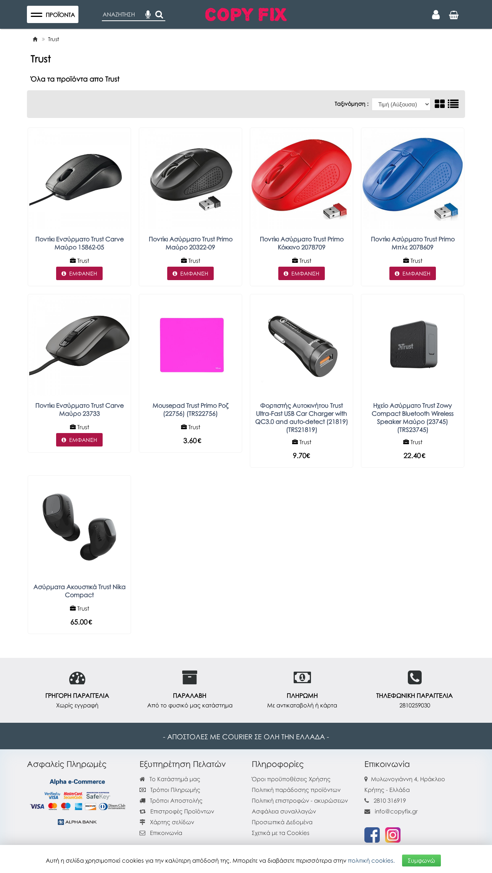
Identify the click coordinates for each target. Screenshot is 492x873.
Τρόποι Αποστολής (175, 800)
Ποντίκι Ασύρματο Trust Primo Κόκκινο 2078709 (302, 243)
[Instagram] (393, 834)
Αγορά (74, 623)
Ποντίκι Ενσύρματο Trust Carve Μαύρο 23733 (79, 409)
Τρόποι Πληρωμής (174, 789)
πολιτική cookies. (371, 860)
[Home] (35, 39)
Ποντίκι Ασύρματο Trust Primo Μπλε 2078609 (413, 243)
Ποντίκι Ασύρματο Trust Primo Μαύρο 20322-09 (191, 243)
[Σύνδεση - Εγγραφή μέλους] (436, 15)
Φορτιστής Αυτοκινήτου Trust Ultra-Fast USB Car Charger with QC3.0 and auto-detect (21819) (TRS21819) (301, 417)
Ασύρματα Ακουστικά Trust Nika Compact (79, 591)
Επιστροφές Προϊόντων (181, 811)
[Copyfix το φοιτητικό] (246, 13)
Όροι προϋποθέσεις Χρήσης (291, 778)
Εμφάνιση (83, 273)
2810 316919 (390, 800)
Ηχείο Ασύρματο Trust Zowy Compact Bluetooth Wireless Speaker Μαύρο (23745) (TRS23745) (413, 417)
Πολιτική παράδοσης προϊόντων (296, 789)
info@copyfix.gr (395, 811)
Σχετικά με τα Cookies (280, 832)
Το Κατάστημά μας (174, 778)
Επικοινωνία (166, 832)
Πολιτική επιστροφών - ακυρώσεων (300, 800)
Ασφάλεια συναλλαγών (284, 811)
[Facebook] (372, 834)
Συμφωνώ (421, 860)
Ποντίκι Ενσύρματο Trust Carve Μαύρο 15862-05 (79, 243)
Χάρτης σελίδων (171, 821)
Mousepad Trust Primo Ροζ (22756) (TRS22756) (190, 409)
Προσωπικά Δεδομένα (282, 821)
